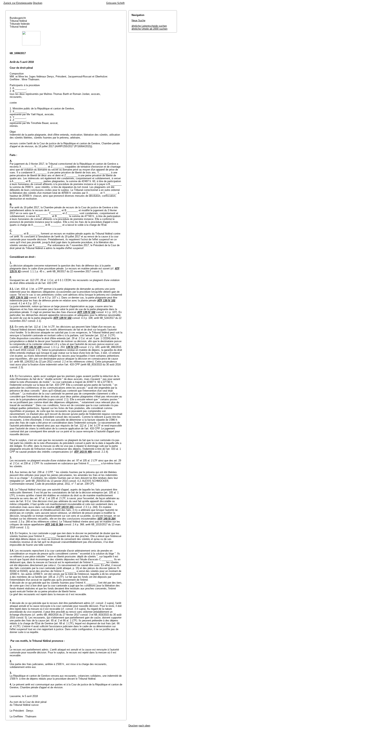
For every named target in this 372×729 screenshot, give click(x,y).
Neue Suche (138, 20)
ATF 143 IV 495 (83, 451)
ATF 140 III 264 (106, 518)
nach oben (144, 725)
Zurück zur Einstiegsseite (17, 3)
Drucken (37, 3)
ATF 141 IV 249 (32, 347)
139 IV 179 (72, 347)
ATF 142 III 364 (54, 524)
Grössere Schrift (115, 3)
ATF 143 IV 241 (65, 507)
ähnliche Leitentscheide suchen (149, 25)
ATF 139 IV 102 (19, 297)
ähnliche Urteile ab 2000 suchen (149, 28)
